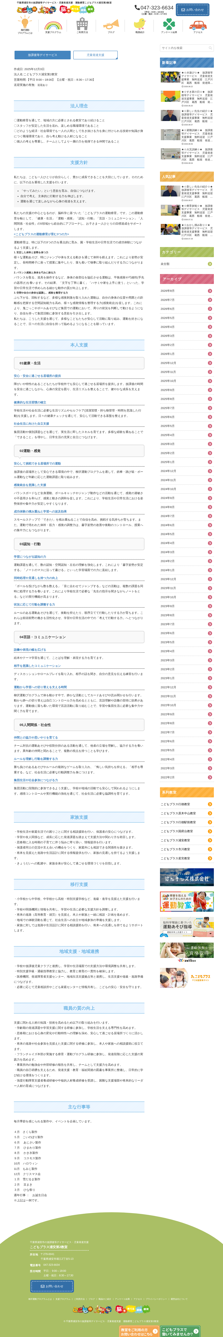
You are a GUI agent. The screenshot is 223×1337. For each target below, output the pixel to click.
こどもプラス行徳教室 (175, 804)
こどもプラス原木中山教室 (178, 813)
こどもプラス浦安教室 (175, 840)
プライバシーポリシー (156, 1299)
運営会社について (179, 1299)
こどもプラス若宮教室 (175, 858)
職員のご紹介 (105, 1299)
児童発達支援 (95, 55)
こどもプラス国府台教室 (177, 831)
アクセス (138, 1299)
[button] (210, 48)
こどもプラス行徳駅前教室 (178, 822)
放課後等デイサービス (42, 55)
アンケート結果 (122, 1299)
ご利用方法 (79, 1299)
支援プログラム (63, 1299)
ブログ (91, 1299)
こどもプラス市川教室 (175, 849)
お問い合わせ (195, 9)
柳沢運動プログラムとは (40, 1299)
